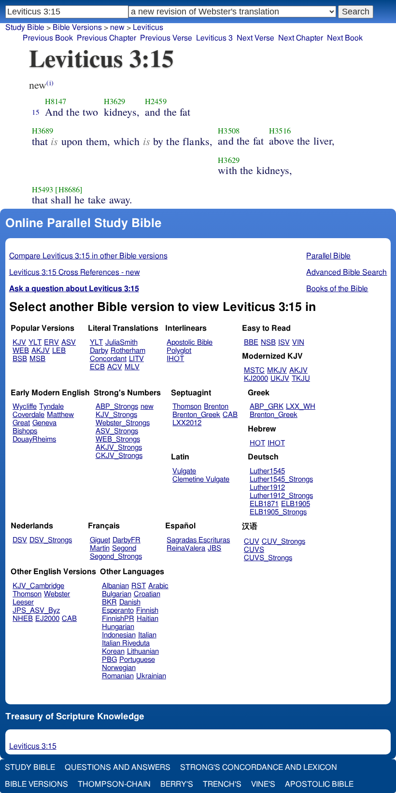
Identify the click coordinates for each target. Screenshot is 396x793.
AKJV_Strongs (119, 447)
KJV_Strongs (116, 414)
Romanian (118, 676)
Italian (147, 635)
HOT (257, 443)
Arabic (158, 586)
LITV (136, 359)
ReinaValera (186, 548)
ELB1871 (264, 504)
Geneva (44, 423)
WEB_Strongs (118, 439)
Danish (130, 602)
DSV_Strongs (50, 540)
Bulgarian (116, 594)
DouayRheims (34, 439)
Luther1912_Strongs (281, 495)
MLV (132, 367)
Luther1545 (267, 471)
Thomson (186, 406)
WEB (21, 350)
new (117, 27)
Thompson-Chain (114, 784)
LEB (59, 350)
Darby (99, 350)
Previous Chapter (106, 38)
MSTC (254, 370)
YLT (35, 342)
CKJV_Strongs (119, 455)
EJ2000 (47, 618)
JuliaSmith (121, 342)
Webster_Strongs (123, 423)
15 (36, 112)
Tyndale (51, 406)
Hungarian (118, 627)
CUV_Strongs (283, 541)
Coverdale (28, 414)
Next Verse (255, 38)
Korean (113, 651)
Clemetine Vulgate (200, 479)
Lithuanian (143, 651)
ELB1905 (295, 504)
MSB (37, 359)
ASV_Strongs (117, 431)
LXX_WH (300, 406)
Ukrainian (151, 676)
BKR (109, 602)
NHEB (23, 618)
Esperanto (118, 610)
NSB (268, 342)
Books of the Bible (337, 289)
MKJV (277, 370)
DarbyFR (127, 540)
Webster (57, 594)
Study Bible (24, 27)
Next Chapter (300, 38)
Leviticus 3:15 (33, 746)
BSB (20, 359)
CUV (251, 541)
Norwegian (119, 668)
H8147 (56, 101)
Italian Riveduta (126, 643)
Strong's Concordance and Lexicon (258, 767)
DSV (20, 540)
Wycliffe (25, 406)
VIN (298, 342)
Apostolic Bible (319, 784)
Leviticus (148, 27)
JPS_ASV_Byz (36, 610)
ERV (51, 342)
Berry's (176, 784)
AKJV (40, 350)
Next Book (345, 38)
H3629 (115, 101)
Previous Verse (166, 38)
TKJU (301, 378)
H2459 (156, 101)
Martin (100, 548)
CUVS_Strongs (268, 558)
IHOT (175, 359)
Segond (124, 548)
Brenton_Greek (196, 414)
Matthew (60, 414)
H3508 (229, 130)
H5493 (43, 189)
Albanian (115, 586)
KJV (19, 342)
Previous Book (48, 38)
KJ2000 (256, 378)
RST (138, 586)
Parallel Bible (328, 256)
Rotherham (128, 350)
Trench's (222, 784)
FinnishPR (118, 618)
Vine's (263, 784)
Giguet (100, 540)
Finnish (147, 610)
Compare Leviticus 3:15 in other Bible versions (88, 256)
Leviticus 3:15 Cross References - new (74, 272)
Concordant (108, 359)
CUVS (254, 549)
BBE (251, 342)
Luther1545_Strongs (281, 479)
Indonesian (119, 635)
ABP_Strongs (117, 406)
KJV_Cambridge (38, 586)
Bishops (25, 431)
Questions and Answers (117, 767)
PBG (109, 659)
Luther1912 (267, 487)
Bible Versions (77, 27)
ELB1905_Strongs (278, 512)
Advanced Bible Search (346, 272)
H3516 (280, 130)
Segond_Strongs (116, 556)
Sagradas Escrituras (198, 540)
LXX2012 (186, 423)
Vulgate (184, 471)
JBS (214, 548)
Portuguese (137, 659)
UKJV (279, 378)
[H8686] (69, 189)
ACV (114, 367)
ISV (284, 342)
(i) (49, 82)
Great (21, 423)
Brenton (216, 406)
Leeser (23, 602)
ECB (97, 367)
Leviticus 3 (214, 38)
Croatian (147, 594)
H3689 (43, 130)
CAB (230, 414)
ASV (68, 342)
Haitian (147, 618)
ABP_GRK (266, 406)
